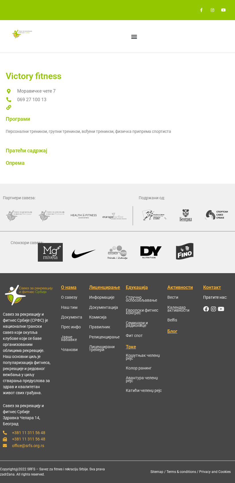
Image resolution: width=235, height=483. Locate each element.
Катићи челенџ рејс (144, 390)
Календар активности (178, 309)
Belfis (172, 320)
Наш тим (69, 307)
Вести (172, 297)
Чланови (69, 349)
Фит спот (134, 335)
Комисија (98, 317)
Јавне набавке (69, 338)
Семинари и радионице (137, 324)
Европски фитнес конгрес (142, 311)
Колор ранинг (139, 368)
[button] (134, 36)
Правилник (99, 327)
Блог (172, 331)
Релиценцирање (104, 337)
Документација (103, 307)
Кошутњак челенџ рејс (143, 357)
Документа (71, 317)
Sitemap (156, 472)
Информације (101, 297)
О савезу (69, 297)
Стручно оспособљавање (141, 298)
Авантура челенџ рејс (142, 379)
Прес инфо (71, 327)
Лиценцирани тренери (102, 348)
